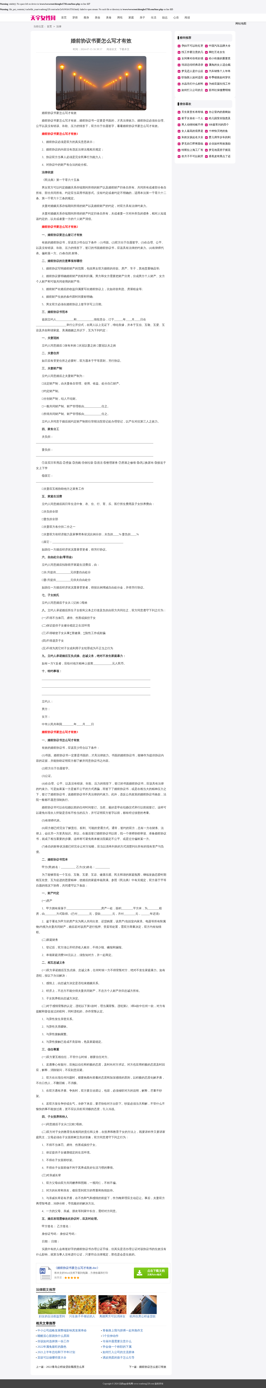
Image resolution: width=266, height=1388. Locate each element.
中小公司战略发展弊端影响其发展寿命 (62, 1330)
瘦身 (86, 17)
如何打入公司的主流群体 (118, 1352)
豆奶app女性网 (126, 1383)
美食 (108, 17)
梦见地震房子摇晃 (220, 149)
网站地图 (240, 23)
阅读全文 (112, 49)
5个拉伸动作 (111, 1335)
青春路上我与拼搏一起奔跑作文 (123, 1330)
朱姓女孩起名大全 (192, 137)
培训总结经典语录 (192, 64)
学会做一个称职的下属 (117, 1346)
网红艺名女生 (217, 52)
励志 (165, 17)
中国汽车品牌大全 (220, 45)
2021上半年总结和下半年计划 (56, 1352)
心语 (176, 17)
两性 (120, 17)
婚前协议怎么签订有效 (152, 1366)
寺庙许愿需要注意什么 (117, 1341)
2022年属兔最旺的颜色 (51, 1346)
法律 (58, 26)
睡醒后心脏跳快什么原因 (53, 1335)
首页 (64, 17)
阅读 (187, 17)
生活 (153, 17)
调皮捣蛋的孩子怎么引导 (118, 1357)
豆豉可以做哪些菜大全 (51, 1357)
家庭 (131, 17)
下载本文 (124, 49)
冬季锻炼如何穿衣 (220, 77)
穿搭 (75, 17)
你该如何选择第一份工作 (53, 1341)
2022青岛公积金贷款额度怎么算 (65, 1366)
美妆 (97, 17)
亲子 (142, 17)
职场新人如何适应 (192, 77)
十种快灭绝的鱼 (218, 130)
